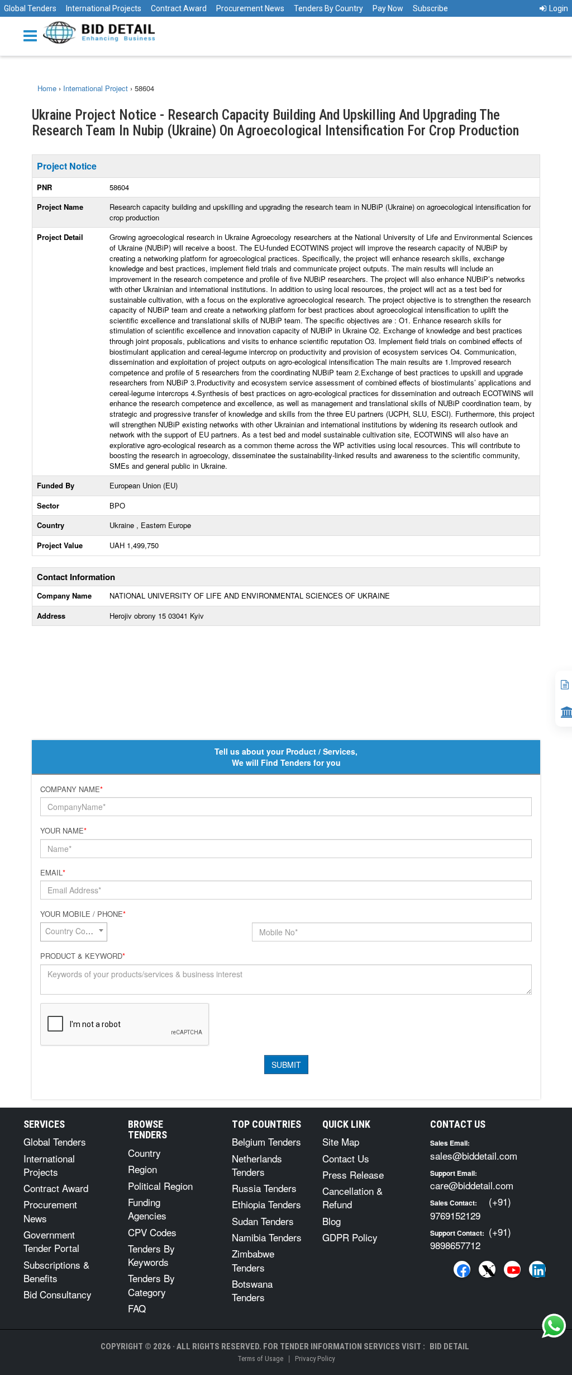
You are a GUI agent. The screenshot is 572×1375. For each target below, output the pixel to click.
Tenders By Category (151, 1284)
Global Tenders (30, 8)
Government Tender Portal (51, 1241)
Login (558, 8)
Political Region (160, 1186)
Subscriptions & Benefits (56, 1271)
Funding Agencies (147, 1208)
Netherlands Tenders (257, 1165)
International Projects (103, 8)
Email (52, 873)
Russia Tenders (264, 1188)
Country (144, 1153)
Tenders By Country (328, 8)
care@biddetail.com (471, 1185)
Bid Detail (449, 1346)
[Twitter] (487, 1269)
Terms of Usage (260, 1358)
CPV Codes (152, 1232)
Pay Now (388, 8)
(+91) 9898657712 (470, 1238)
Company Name (71, 789)
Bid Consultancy (57, 1294)
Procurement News (250, 8)
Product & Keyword (82, 956)
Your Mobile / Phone (83, 914)
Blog (331, 1221)
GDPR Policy (350, 1237)
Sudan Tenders (263, 1221)
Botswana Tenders (252, 1290)
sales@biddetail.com (473, 1155)
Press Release (353, 1174)
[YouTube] (512, 1269)
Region (142, 1169)
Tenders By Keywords (151, 1255)
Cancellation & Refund (352, 1197)
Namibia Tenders (267, 1237)
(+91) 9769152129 (470, 1208)
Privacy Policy (315, 1358)
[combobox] (73, 931)
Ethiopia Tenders (266, 1204)
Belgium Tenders (266, 1141)
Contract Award (179, 8)
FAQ (137, 1308)
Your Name (63, 831)
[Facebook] (462, 1269)
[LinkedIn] (537, 1269)
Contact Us (345, 1158)
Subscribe (430, 8)
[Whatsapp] (554, 1326)
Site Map (340, 1141)
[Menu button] (32, 35)
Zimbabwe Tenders (253, 1260)
